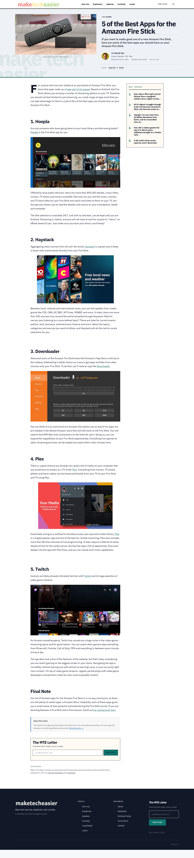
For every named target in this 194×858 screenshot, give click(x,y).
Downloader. (103, 366)
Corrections (123, 821)
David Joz (119, 53)
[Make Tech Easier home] (39, 4)
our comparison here (104, 710)
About (120, 806)
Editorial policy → (76, 728)
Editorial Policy (124, 816)
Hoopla (34, 132)
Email (121, 68)
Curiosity (121, 4)
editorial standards (55, 773)
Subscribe (162, 4)
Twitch (87, 575)
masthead (71, 773)
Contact (121, 825)
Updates (110, 4)
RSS (163, 832)
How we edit (154, 59)
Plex (74, 469)
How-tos (85, 4)
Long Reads (87, 825)
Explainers (98, 4)
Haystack (90, 246)
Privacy (175, 844)
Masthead (122, 811)
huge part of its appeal (78, 89)
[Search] (173, 4)
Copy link (111, 68)
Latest (132, 4)
